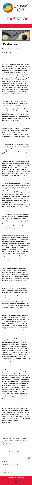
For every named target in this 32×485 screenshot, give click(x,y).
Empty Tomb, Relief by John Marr (13, 452)
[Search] (29, 458)
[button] (16, 25)
